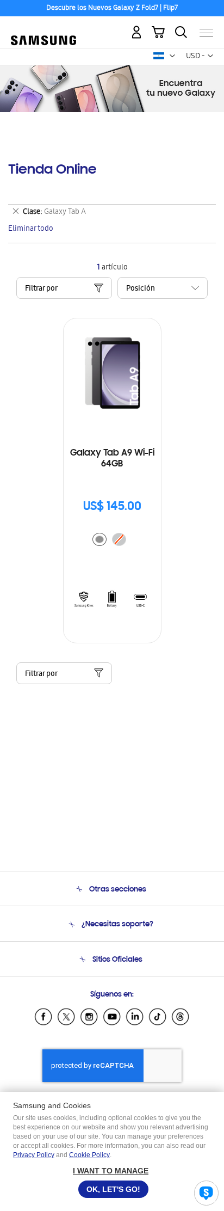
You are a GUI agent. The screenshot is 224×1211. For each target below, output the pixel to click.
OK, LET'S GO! (113, 1189)
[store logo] (43, 28)
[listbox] (112, 541)
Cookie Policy (89, 1155)
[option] (99, 539)
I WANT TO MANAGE (110, 1170)
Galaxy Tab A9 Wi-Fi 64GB (112, 458)
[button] (172, 56)
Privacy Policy (33, 1155)
